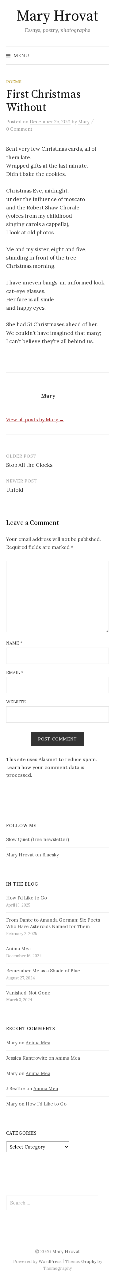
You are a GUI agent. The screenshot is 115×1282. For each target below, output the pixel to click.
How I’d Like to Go (46, 1104)
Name (14, 643)
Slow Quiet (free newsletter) (37, 839)
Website (16, 702)
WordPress (50, 1261)
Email (14, 672)
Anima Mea (38, 1043)
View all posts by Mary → (35, 419)
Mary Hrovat (57, 16)
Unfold (14, 489)
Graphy (88, 1261)
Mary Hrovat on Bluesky (32, 855)
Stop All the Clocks (29, 465)
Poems (13, 82)
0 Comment (19, 129)
